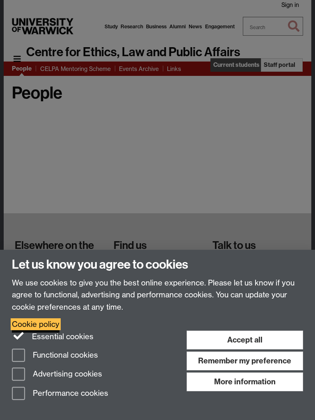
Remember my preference (244, 360)
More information (245, 381)
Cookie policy (35, 324)
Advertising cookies (66, 374)
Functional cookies (64, 355)
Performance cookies (69, 393)
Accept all (244, 340)
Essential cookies (62, 336)
